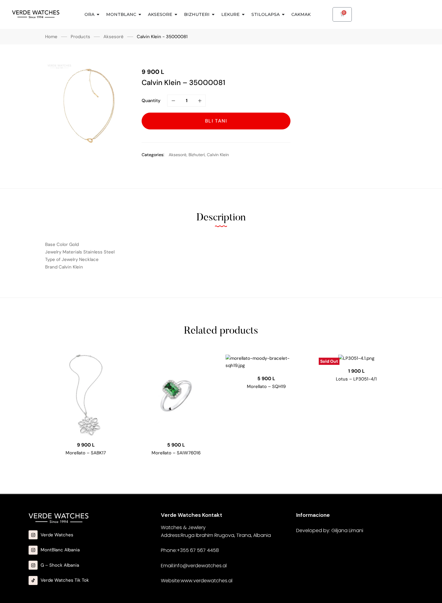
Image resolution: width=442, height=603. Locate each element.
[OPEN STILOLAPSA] (283, 14)
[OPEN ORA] (98, 14)
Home (51, 37)
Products (80, 37)
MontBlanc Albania (60, 550)
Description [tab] (221, 218)
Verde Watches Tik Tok (65, 580)
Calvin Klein (218, 154)
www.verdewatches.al (206, 580)
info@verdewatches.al (200, 565)
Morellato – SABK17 (86, 453)
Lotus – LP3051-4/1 (356, 379)
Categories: (153, 154)
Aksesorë (113, 37)
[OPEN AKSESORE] (176, 14)
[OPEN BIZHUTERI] (213, 14)
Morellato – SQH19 (266, 386)
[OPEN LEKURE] (243, 14)
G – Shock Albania (60, 565)
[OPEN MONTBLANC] (140, 14)
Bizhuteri (197, 154)
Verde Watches (57, 535)
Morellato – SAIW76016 (176, 453)
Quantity (151, 101)
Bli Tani (216, 121)
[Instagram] (33, 534)
